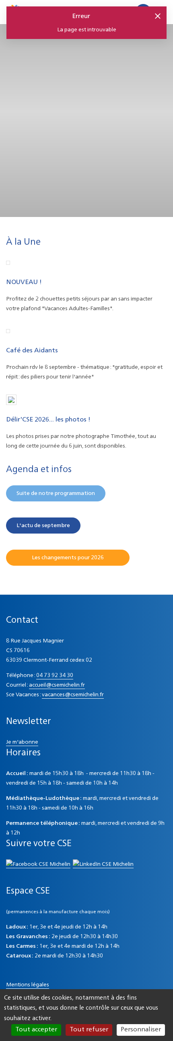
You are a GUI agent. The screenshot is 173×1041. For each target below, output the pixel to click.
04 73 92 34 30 (54, 675)
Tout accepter (36, 1030)
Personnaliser (141, 1030)
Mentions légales (27, 985)
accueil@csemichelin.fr (57, 685)
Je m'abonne (22, 742)
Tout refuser (89, 1030)
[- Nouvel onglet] (38, 864)
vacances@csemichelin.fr (73, 694)
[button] (157, 15)
